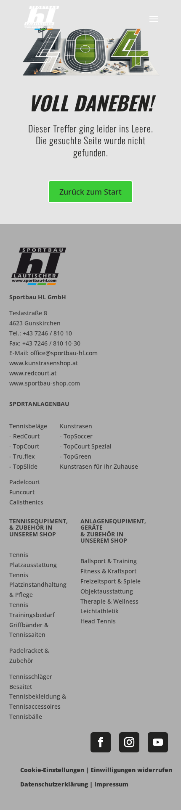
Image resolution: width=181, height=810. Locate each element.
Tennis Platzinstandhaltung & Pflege (38, 585)
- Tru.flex (22, 456)
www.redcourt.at (32, 373)
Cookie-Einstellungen (52, 770)
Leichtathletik (99, 611)
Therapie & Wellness (109, 601)
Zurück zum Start (90, 192)
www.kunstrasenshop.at (43, 363)
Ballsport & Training (108, 561)
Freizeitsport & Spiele (110, 581)
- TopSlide (23, 466)
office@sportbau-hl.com (64, 353)
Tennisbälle (25, 716)
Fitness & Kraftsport (108, 571)
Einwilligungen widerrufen (131, 770)
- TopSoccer (76, 436)
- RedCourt (24, 436)
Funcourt (22, 492)
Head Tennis (98, 621)
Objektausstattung (106, 591)
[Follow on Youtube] (158, 742)
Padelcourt (24, 482)
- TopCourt (24, 446)
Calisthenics (26, 502)
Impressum (111, 784)
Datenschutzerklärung (54, 784)
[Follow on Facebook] (100, 742)
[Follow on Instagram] (129, 742)
